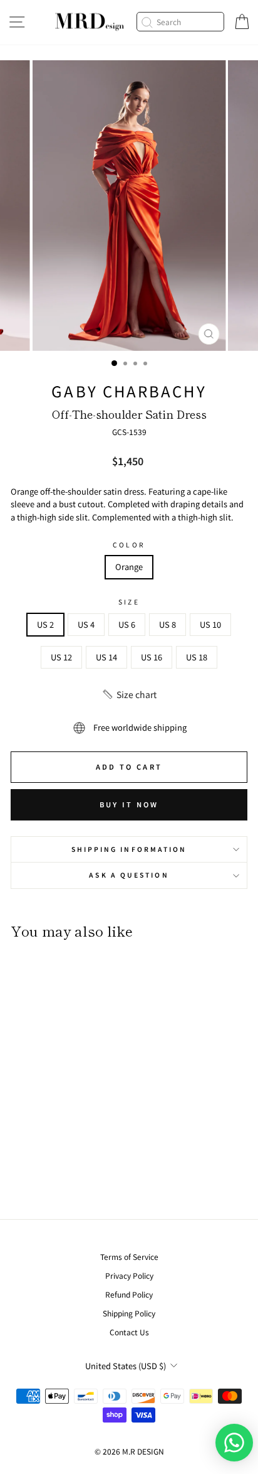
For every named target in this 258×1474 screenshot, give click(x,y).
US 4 (86, 624)
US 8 (167, 624)
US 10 (210, 624)
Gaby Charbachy (128, 391)
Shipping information (129, 849)
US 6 (126, 624)
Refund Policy (129, 1294)
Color (129, 544)
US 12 (61, 657)
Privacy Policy (129, 1275)
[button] (129, 694)
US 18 (196, 657)
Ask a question (128, 875)
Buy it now (129, 804)
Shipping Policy (129, 1313)
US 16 (151, 657)
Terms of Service (129, 1256)
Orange (129, 567)
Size (128, 601)
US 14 (106, 657)
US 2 (45, 624)
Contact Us (129, 1331)
